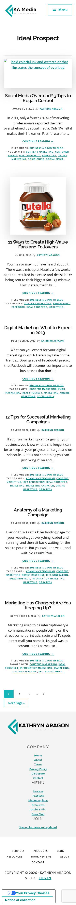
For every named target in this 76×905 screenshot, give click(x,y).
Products (38, 796)
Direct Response (33, 574)
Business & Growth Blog (47, 148)
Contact (38, 778)
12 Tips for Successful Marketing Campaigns (38, 419)
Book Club (38, 814)
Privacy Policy (38, 769)
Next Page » (16, 704)
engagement (61, 303)
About (38, 760)
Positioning (36, 159)
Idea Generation (34, 481)
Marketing (49, 155)
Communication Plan (40, 478)
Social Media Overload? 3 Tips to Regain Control (38, 98)
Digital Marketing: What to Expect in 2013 (38, 330)
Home (38, 755)
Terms (38, 764)
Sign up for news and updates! (38, 827)
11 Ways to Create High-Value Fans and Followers (38, 244)
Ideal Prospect (29, 155)
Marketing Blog (38, 800)
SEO (41, 671)
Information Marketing (48, 578)
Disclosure (38, 773)
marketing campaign (40, 485)
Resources (38, 805)
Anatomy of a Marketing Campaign (38, 512)
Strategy (45, 489)
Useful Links (38, 809)
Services (38, 791)
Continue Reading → (38, 141)
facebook (18, 306)
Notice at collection (20, 900)
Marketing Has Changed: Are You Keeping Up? (38, 605)
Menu (63, 10)
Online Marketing (25, 671)
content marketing (39, 151)
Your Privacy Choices (32, 893)
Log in (45, 878)
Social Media (54, 159)
